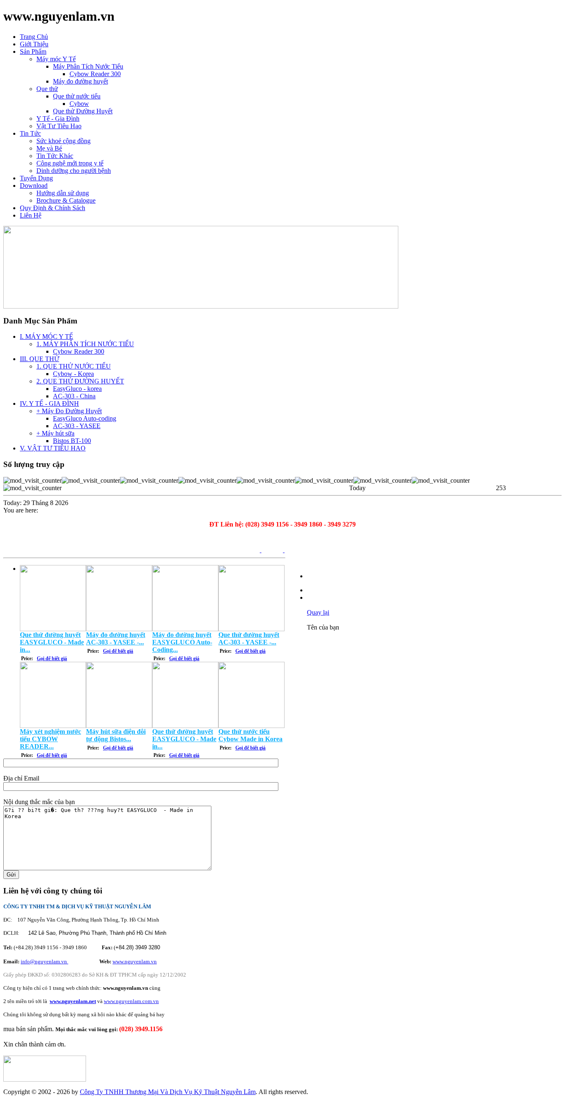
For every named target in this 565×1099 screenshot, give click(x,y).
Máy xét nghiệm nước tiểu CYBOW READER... (50, 739)
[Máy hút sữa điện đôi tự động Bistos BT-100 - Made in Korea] (119, 725)
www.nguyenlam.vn (135, 961)
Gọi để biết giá (52, 658)
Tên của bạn (323, 627)
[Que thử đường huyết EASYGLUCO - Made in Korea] (53, 628)
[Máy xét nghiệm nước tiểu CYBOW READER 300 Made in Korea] (53, 725)
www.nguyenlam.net (73, 1001)
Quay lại (318, 612)
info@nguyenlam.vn (44, 961)
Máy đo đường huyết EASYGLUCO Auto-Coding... (182, 642)
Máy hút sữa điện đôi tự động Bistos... (116, 735)
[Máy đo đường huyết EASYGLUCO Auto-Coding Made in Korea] (185, 628)
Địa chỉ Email (21, 778)
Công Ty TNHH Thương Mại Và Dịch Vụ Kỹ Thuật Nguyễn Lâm (168, 1091)
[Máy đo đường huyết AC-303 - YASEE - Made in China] (119, 628)
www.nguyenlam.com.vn (131, 1001)
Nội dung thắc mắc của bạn (39, 801)
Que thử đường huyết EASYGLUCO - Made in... (52, 642)
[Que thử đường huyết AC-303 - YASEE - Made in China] (251, 628)
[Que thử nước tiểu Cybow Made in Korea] (251, 725)
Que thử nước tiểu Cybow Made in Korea (250, 735)
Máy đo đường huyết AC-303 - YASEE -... (115, 638)
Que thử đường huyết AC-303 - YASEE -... (248, 638)
